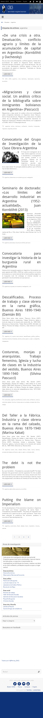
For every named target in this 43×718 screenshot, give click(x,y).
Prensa (12, 1)
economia (37, 79)
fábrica (24, 449)
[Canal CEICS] (40, 1)
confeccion (24, 126)
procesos (27, 402)
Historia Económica (9, 573)
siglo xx (32, 339)
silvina (37, 402)
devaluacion (31, 79)
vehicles (4, 528)
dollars (14, 489)
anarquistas (7, 399)
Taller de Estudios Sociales (11, 595)
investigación (29, 177)
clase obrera (13, 177)
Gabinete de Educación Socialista (13, 597)
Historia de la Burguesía (10, 581)
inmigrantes (36, 126)
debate (22, 526)
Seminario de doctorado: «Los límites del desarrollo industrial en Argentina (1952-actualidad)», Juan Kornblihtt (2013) (21, 199)
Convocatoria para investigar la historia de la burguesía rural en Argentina (21, 260)
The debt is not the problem (21, 465)
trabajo (4, 404)
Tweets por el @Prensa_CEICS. (11, 661)
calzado (20, 449)
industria (30, 126)
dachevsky (24, 79)
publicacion (15, 452)
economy (18, 489)
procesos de (33, 402)
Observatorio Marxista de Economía (13, 575)
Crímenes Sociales (8, 601)
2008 (10, 79)
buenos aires (15, 336)
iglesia (9, 402)
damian (21, 336)
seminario (28, 242)
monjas (18, 402)
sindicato (29, 452)
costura (37, 399)
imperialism (32, 526)
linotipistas (14, 339)
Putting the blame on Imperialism (21, 502)
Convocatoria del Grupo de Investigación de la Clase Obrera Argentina (21, 143)
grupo (24, 177)
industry (37, 526)
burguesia (12, 286)
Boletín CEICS (5, 1)
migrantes (10, 128)
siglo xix (28, 339)
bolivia (12, 126)
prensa (23, 339)
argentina (14, 79)
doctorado (12, 242)
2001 (6, 79)
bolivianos (17, 126)
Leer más (7, 74)
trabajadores (5, 341)
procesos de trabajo (7, 452)
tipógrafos (36, 339)
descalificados (27, 336)
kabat (28, 449)
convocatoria (19, 177)
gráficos (37, 336)
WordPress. (37, 690)
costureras (4, 402)
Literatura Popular (8, 607)
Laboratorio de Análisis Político (12, 585)
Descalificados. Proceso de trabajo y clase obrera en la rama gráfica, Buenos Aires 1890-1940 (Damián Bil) (21, 306)
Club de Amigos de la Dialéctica (12, 609)
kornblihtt (4, 81)
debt (11, 489)
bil (10, 336)
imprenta (4, 339)
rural (30, 286)
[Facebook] (33, 1)
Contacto (18, 1)
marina (33, 449)
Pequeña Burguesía (9, 599)
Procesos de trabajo (9, 593)
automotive (13, 526)
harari (26, 526)
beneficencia (19, 399)
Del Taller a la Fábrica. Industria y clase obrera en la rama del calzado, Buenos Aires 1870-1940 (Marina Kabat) (21, 424)
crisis (19, 79)
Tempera (29, 690)
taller (33, 452)
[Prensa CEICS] (30, 1)
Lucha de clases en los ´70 (11, 583)
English (25, 1)
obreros (15, 128)
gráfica (33, 336)
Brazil (18, 526)
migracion (4, 128)
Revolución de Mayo (9, 587)
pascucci (22, 402)
